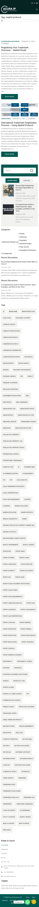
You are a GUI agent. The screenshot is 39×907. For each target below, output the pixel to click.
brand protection (28, 311)
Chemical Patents (9, 324)
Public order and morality (12, 719)
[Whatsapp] (27, 902)
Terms (28, 897)
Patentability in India (24, 661)
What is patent (24, 823)
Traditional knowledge (24, 804)
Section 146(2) (27, 739)
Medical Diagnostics (10, 519)
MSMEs (24, 519)
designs (6, 370)
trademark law (29, 797)
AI (3, 311)
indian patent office (27, 408)
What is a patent (8, 823)
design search (23, 363)
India (27, 395)
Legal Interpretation (10, 493)
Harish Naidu (6, 118)
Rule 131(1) (19, 732)
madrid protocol (27, 512)
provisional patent (10, 713)
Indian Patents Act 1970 (26, 415)
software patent (9, 758)
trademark (22, 778)
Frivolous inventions (10, 389)
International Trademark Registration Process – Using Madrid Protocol (19, 124)
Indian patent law (9, 408)
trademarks (7, 804)
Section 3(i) (7, 752)
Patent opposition (9, 629)
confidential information (12, 350)
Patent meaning (25, 622)
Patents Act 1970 (19, 681)
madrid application (9, 512)
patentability (7, 661)
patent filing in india (10, 590)
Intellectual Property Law (10, 242)
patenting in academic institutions (15, 674)
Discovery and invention (22, 370)
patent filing (19, 577)
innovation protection (23, 428)
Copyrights (23, 240)
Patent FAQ (7, 577)
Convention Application (11, 357)
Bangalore (5, 849)
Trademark (23, 237)
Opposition (7, 551)
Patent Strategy (9, 648)
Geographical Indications (27, 250)
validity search (25, 817)
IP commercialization (10, 473)
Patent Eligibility (9, 570)
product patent (8, 706)
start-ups (6, 765)
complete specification (11, 331)
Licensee (27, 499)
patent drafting (26, 564)
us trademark (25, 810)
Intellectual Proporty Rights (13, 447)
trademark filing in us (11, 797)
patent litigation (9, 622)
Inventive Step (8, 467)
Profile (5, 900)
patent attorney (9, 557)
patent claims (24, 557)
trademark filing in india (11, 791)
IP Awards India (29, 467)
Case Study (7, 318)
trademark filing (9, 784)
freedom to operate (10, 382)
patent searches (28, 642)
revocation (7, 732)
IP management (28, 473)
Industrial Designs (25, 243)
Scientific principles (10, 739)
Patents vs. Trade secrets (12, 694)
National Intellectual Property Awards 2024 (18, 525)
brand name (13, 311)
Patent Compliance (9, 564)
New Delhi (5, 845)
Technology (25, 771)
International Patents (11, 454)
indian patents (8, 415)
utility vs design (9, 817)
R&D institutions (9, 726)
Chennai (4, 853)
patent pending (26, 629)
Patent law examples (28, 609)
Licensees (6, 506)
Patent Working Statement (12, 655)
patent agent (20, 551)
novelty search (28, 544)
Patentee (6, 668)
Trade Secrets (24, 247)
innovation (7, 428)
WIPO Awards (7, 830)
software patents (26, 758)
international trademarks (12, 460)
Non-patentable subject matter (14, 538)
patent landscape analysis (12, 603)
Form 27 (30, 376)
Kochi (3, 857)
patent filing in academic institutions (16, 583)
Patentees (17, 668)
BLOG (13, 903)
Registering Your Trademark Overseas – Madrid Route (14, 48)
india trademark (21, 402)
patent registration (28, 635)
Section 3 (6, 745)
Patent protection (9, 635)
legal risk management (11, 499)
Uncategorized (7, 253)
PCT (28, 694)
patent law (30, 603)
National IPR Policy (9, 532)
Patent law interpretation (12, 616)
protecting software (26, 706)
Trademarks (22, 900)
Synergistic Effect (10, 771)
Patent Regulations (10, 642)
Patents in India (8, 687)
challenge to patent (23, 318)
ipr (11, 480)
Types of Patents (9, 810)
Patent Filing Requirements (12, 596)
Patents (22, 233)
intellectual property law (12, 441)
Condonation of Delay (10, 344)
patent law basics (9, 609)
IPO (4, 480)
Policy (33, 897)
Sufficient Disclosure (22, 765)
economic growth (9, 376)
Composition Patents (10, 337)
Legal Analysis (22, 480)
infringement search (28, 421)
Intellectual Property (11, 434)
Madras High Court (21, 506)
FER (21, 376)
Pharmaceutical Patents (11, 700)
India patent (7, 402)
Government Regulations (12, 395)
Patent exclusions (26, 570)
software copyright (22, 752)
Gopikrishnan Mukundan (10, 41)
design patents (8, 363)
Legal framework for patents (13, 486)
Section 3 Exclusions (21, 745)
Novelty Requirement (10, 544)
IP (18, 467)
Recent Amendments (26, 726)
